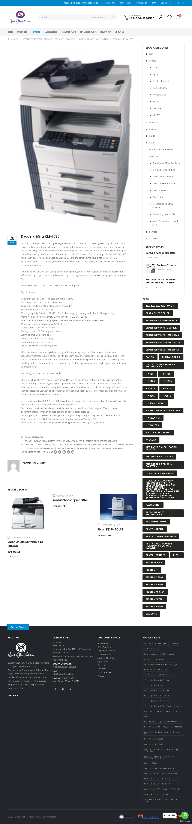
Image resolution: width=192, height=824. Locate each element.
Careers (101, 665)
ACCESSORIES (51, 32)
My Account (126, 3)
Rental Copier (155, 528)
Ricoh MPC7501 (155, 599)
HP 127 (149, 373)
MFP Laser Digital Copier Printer (161, 448)
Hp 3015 (150, 395)
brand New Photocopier (161, 327)
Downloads (154, 122)
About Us (119, 32)
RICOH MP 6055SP (170, 784)
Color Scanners (160, 190)
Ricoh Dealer (154, 562)
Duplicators (158, 197)
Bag (151, 53)
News (152, 142)
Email (72, 452)
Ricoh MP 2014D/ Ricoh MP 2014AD (159, 768)
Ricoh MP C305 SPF (152, 789)
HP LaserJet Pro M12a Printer (156, 680)
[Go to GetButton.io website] (185, 821)
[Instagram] (182, 3)
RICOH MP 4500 (154, 584)
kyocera (151, 439)
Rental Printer (155, 555)
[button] (10, 556)
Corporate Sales (105, 672)
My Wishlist (141, 3)
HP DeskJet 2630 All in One (155, 669)
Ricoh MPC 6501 (155, 591)
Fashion (153, 129)
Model (152, 135)
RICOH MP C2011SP (171, 789)
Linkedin (70, 689)
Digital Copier (171, 357)
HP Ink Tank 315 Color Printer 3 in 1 (159, 675)
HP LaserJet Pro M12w (153, 685)
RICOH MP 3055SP (169, 773)
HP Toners (152, 425)
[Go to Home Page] (8, 39)
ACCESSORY (175, 643)
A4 (145, 643)
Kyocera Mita (63, 441)
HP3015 (167, 395)
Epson (156, 74)
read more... (14, 695)
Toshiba (157, 108)
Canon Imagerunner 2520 (155, 654)
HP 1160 (166, 373)
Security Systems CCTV (164, 214)
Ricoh (155, 101)
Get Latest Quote (88, 32)
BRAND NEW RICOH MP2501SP (163, 349)
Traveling (153, 238)
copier (172, 654)
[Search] (113, 17)
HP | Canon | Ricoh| (158, 432)
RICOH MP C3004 (151, 794)
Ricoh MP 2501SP (151, 773)
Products (77, 441)
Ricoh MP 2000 (154, 577)
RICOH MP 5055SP (151, 784)
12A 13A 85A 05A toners (160, 305)
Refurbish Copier (156, 521)
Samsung (151, 613)
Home (10, 32)
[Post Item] (29, 513)
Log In (164, 3)
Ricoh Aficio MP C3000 (153, 744)
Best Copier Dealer (158, 313)
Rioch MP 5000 (154, 606)
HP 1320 (167, 381)
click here (32, 285)
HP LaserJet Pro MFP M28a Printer (159, 706)
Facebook (55, 452)
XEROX (156, 115)
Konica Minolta (160, 87)
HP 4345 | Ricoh (155, 403)
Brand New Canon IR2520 (161, 320)
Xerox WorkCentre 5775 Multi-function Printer (160, 800)
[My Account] (161, 17)
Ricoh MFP (152, 569)
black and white (151, 649)
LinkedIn (64, 452)
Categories (21, 32)
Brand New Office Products (166, 163)
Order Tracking (104, 647)
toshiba (164, 794)
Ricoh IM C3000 (150, 763)
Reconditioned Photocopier (155, 513)
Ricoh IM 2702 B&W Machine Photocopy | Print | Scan (162, 750)
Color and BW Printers (164, 176)
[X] (178, 3)
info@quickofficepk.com (63, 674)
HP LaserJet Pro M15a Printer (156, 690)
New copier (149, 711)
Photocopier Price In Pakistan (159, 465)
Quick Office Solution (160, 473)
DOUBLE (147, 659)
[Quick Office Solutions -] (20, 17)
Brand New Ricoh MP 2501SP (163, 342)
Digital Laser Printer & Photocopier (161, 365)
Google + (68, 452)
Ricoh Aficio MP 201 (152, 727)
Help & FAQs (103, 643)
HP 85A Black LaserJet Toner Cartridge (160, 664)
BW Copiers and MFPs (44, 441)
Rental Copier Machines (161, 536)
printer (169, 711)
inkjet (179, 706)
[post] (150, 268)
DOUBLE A (158, 659)
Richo (178, 711)
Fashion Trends (166, 265)
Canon (156, 67)
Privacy (101, 676)
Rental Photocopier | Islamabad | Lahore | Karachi (160, 545)
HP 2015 (167, 388)
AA (150, 643)
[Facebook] (174, 3)
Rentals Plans (69, 32)
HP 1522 (150, 388)
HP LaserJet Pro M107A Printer (157, 695)
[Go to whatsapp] (185, 815)
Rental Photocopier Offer (70, 500)
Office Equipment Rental (161, 149)
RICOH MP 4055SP (170, 779)
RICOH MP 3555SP (151, 779)
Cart (154, 3)
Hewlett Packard (161, 81)
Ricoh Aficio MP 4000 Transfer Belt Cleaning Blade (163, 733)
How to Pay (105, 32)
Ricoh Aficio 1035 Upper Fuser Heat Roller (162, 722)
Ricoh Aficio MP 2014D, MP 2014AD (26, 544)
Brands (36, 32)
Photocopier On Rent (159, 456)
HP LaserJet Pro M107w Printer (157, 701)
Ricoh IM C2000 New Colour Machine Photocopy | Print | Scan (160, 757)
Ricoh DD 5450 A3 (110, 529)
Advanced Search (106, 657)
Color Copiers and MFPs (165, 183)
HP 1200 (150, 381)
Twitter (59, 452)
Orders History (104, 654)
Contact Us (110, 3)
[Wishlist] (169, 17)
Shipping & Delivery (106, 650)
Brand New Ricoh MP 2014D (162, 335)
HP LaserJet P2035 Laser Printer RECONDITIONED (161, 281)
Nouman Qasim (36, 437)
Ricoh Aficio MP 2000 (173, 727)
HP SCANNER (153, 417)
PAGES (160, 711)
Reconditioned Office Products (100, 441)
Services (153, 231)
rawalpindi (153, 504)
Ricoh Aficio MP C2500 (153, 739)
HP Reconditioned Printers (163, 410)
